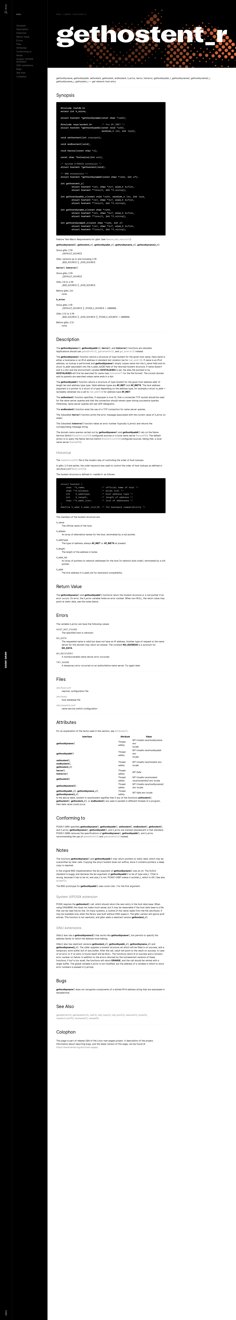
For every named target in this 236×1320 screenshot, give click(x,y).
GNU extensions (24, 65)
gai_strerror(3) (127, 351)
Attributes (21, 47)
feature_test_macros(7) (118, 239)
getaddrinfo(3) (89, 351)
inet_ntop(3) (104, 1015)
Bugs (18, 69)
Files (18, 44)
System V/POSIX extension (24, 60)
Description (22, 29)
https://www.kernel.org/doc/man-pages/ (77, 1047)
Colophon (21, 76)
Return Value (22, 36)
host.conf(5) (78, 469)
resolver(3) (131, 1015)
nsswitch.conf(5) (81, 435)
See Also (20, 72)
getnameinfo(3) (106, 351)
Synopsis (21, 25)
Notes (19, 55)
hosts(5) (142, 1015)
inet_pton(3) (118, 1015)
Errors (19, 40)
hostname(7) (116, 373)
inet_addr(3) (135, 360)
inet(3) (93, 1015)
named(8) (142, 435)
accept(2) (61, 880)
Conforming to (24, 51)
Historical (21, 33)
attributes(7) (121, 731)
